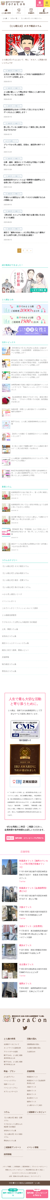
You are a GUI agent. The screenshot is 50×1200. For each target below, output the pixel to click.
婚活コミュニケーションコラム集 (15, 643)
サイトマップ (35, 1176)
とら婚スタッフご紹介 (34, 1105)
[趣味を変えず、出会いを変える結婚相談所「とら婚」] (13, 3)
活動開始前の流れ (33, 1044)
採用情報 (8, 1154)
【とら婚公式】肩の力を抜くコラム (16, 587)
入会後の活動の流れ (34, 1048)
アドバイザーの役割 (11, 1052)
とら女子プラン (9, 1077)
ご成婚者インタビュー (36, 1112)
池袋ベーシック (9, 1084)
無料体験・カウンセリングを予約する (25, 838)
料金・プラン (9, 1071)
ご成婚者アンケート (12, 1147)
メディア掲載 (7, 1166)
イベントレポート (9, 601)
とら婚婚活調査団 (9, 615)
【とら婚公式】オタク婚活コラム (15, 566)
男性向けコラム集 (9, 671)
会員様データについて (11, 1044)
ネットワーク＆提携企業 (12, 1048)
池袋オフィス (31, 1091)
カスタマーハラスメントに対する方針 (24, 1173)
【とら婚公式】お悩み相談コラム (15, 573)
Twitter (22, 881)
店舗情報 (5, 657)
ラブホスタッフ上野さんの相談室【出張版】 (20, 622)
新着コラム (7, 487)
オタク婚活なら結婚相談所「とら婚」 (28, 1183)
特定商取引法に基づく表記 (34, 1170)
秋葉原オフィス (32, 1077)
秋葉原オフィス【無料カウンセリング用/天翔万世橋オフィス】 (33, 864)
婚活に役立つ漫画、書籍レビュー (15, 650)
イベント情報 (32, 1147)
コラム (7, 1112)
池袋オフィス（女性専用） (31, 926)
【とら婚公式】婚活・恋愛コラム (15, 580)
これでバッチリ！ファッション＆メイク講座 (20, 608)
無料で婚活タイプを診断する (13, 1193)
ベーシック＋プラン (11, 1088)
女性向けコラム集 (9, 636)
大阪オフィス (25, 907)
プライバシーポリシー (39, 1166)
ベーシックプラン (10, 1080)
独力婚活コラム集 (9, 664)
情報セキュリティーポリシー (14, 1170)
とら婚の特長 (9, 1039)
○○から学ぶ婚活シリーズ (12, 594)
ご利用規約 (16, 1166)
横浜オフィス (25, 945)
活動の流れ (32, 1039)
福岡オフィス (25, 983)
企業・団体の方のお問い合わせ (19, 1176)
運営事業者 (25, 1166)
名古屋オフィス (26, 964)
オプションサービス (11, 1091)
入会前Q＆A (31, 1052)
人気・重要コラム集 (10, 629)
